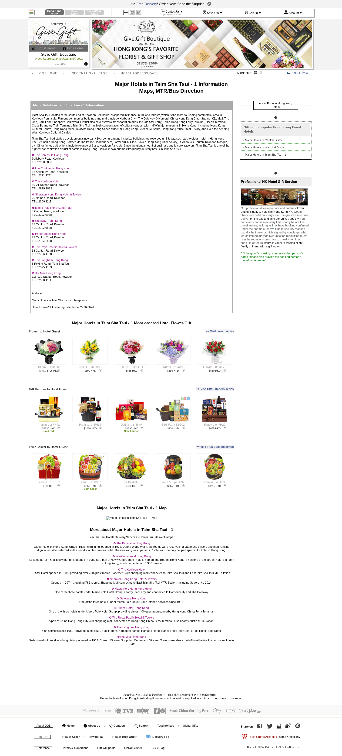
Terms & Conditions (75, 748)
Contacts (119, 725)
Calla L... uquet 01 (90, 367)
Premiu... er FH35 (90, 424)
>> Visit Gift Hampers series (215, 389)
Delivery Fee (160, 736)
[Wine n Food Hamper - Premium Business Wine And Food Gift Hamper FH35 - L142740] (90, 409)
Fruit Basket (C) (131, 482)
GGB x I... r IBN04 (132, 424)
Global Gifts (190, 725)
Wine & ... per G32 (173, 482)
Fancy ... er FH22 (214, 424)
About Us (93, 725)
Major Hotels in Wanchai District (265, 147)
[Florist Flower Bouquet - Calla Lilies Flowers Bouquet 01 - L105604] (90, 351)
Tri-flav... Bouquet (49, 367)
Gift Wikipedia (106, 748)
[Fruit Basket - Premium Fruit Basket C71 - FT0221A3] (214, 467)
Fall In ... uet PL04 (132, 367)
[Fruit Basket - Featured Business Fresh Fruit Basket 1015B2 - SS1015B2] (48, 467)
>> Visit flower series (220, 331)
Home (70, 725)
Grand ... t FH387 (90, 482)
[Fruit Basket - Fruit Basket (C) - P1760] (131, 467)
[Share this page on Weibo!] (288, 726)
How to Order (71, 736)
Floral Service (133, 748)
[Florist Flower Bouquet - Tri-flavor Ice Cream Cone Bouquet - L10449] (48, 351)
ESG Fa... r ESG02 (173, 424)
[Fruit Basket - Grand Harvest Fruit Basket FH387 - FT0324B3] (90, 467)
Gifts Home (75, 48)
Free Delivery (147, 4)
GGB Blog (157, 748)
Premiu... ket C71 (214, 482)
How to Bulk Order (124, 736)
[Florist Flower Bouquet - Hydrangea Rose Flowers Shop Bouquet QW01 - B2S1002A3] (173, 351)
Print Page (300, 73)
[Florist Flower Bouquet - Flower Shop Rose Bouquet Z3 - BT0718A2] (214, 351)
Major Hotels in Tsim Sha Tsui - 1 (265, 154)
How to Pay (96, 736)
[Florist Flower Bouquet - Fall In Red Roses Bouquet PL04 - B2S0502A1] (131, 351)
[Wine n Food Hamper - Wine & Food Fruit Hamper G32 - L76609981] (173, 467)
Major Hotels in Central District (264, 140)
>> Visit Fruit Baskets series (215, 446)
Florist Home (46, 48)
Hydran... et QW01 (173, 367)
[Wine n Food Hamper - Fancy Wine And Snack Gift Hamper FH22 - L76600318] (214, 409)
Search (143, 725)
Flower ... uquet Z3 (214, 367)
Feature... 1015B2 (48, 482)
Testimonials (165, 725)
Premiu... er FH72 (49, 424)
